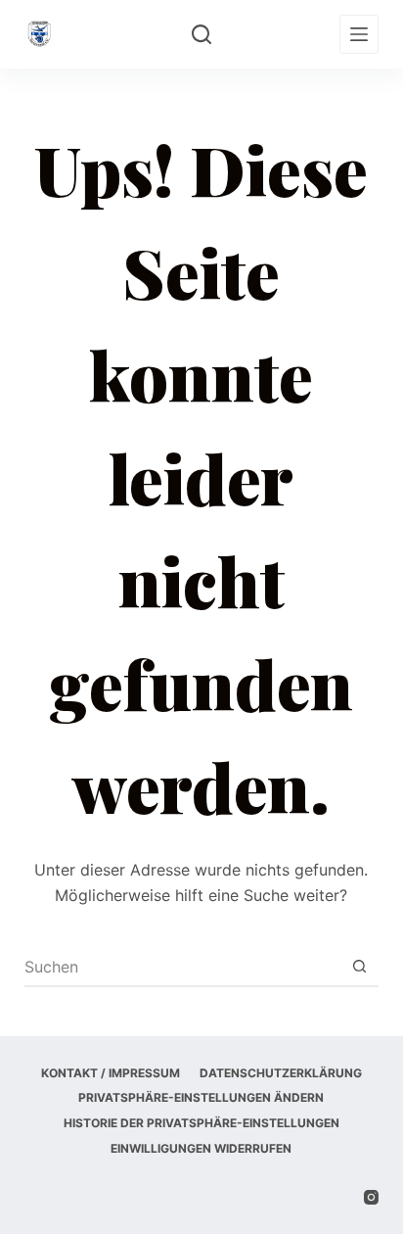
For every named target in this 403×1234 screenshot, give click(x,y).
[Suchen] (201, 34)
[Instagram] (371, 1197)
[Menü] (359, 34)
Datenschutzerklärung (281, 1073)
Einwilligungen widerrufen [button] (201, 1148)
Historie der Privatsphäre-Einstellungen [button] (201, 1122)
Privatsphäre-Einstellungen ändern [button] (201, 1097)
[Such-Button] (359, 966)
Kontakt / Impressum (110, 1073)
